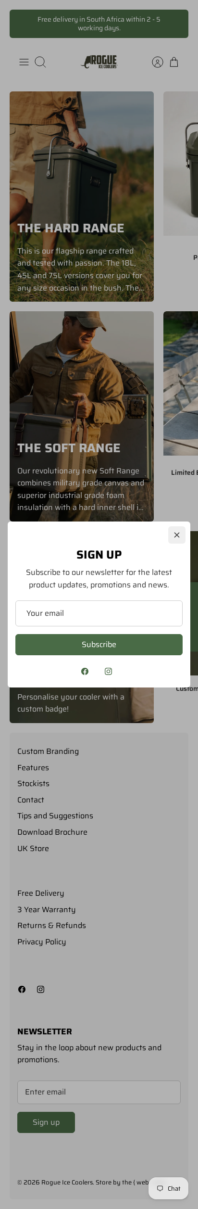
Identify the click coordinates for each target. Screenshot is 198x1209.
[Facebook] (84, 671)
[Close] (177, 535)
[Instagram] (108, 671)
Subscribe (99, 644)
